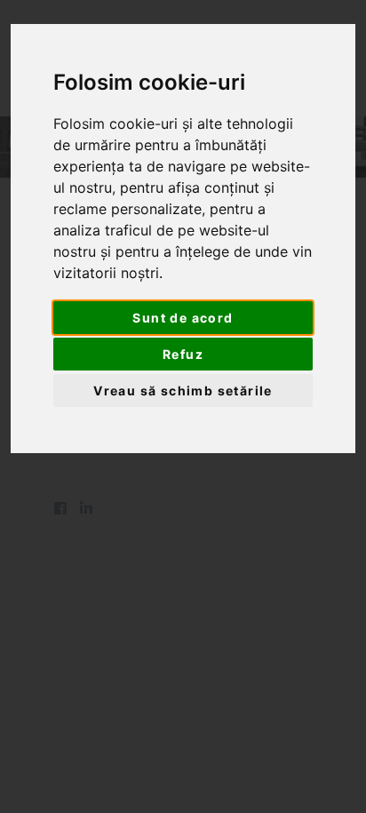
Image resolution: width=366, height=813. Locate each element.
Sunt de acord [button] (182, 317)
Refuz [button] (183, 354)
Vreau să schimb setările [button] (183, 390)
